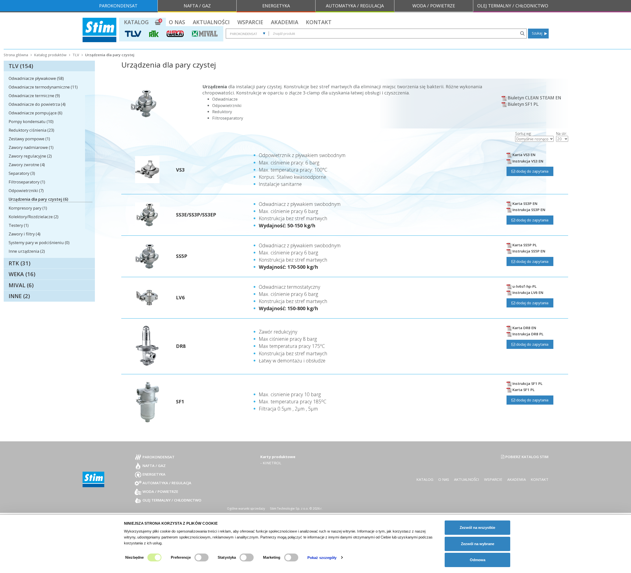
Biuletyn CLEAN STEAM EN (534, 98)
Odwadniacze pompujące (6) (35, 113)
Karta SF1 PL (523, 389)
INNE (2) (19, 296)
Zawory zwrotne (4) (27, 164)
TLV (75, 54)
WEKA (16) (22, 274)
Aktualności (211, 22)
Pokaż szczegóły (322, 557)
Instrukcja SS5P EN (528, 251)
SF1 (180, 401)
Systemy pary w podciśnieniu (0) (39, 242)
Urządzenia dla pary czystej (109, 54)
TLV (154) (21, 66)
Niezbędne (134, 557)
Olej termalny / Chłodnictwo (171, 500)
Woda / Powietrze (159, 491)
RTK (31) (19, 263)
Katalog (136, 22)
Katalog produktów (50, 54)
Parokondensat (158, 456)
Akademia (284, 22)
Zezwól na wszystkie (477, 527)
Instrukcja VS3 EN (527, 161)
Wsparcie (250, 22)
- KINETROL (270, 462)
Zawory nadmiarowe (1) (31, 147)
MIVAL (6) (21, 285)
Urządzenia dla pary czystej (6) (38, 199)
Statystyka (227, 557)
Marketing (271, 557)
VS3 (180, 169)
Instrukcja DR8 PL (527, 333)
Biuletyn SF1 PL (523, 104)
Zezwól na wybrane (477, 544)
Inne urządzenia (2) (27, 251)
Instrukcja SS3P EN (528, 209)
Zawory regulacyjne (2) (30, 156)
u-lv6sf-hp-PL (524, 286)
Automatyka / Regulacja (166, 482)
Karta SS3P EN (524, 203)
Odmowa (477, 560)
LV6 (180, 297)
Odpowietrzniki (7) (26, 190)
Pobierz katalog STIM (526, 456)
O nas (177, 22)
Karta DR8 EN (523, 327)
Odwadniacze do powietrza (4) (37, 104)
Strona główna (16, 54)
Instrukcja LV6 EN (527, 292)
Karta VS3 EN (523, 154)
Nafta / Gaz (153, 465)
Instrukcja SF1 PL (527, 383)
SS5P (181, 256)
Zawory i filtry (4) (24, 234)
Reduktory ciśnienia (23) (31, 130)
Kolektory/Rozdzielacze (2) (33, 216)
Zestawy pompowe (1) (29, 139)
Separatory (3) (22, 173)
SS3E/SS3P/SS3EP (196, 214)
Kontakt (319, 22)
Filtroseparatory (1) (27, 182)
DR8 (181, 346)
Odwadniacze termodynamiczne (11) (43, 87)
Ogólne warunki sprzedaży (246, 508)
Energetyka (153, 474)
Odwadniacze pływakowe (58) (36, 78)
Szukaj (537, 33)
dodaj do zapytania (531, 171)
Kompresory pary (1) (28, 208)
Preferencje (181, 557)
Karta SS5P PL (524, 244)
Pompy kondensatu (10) (31, 121)
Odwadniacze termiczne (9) (34, 95)
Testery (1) (19, 225)
